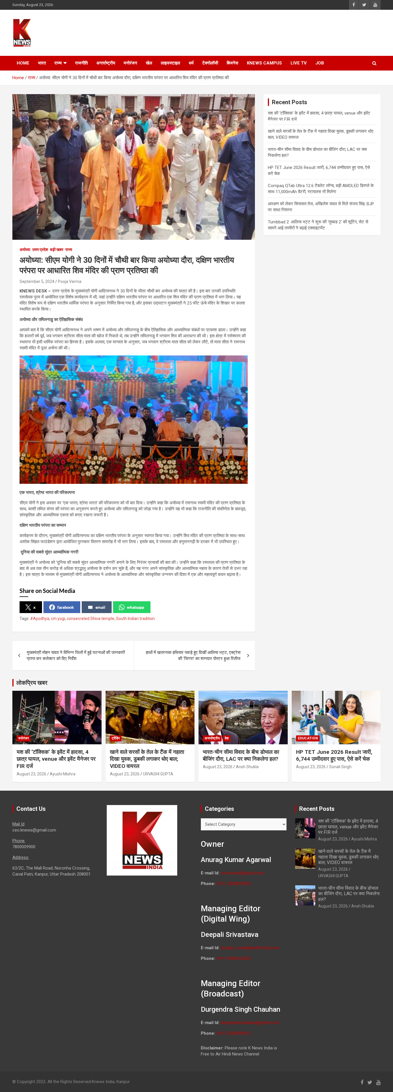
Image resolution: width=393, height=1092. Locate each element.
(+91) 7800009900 (233, 883)
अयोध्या (25, 249)
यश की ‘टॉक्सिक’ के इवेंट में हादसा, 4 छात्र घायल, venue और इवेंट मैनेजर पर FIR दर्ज (56, 759)
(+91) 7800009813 (233, 1033)
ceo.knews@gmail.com (242, 873)
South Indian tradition (135, 618)
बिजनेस (232, 63)
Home (23, 63)
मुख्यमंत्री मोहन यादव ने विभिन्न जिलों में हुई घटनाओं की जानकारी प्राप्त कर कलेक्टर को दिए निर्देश (76, 655)
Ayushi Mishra (62, 774)
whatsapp (135, 607)
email (100, 607)
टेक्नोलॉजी (210, 63)
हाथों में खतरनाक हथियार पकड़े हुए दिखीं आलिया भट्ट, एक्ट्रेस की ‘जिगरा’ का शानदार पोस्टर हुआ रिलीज (193, 655)
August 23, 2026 (31, 774)
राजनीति (81, 63)
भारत (42, 63)
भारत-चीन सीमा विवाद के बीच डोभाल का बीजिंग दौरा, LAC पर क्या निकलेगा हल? (241, 755)
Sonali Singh (340, 766)
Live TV (299, 63)
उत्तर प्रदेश (40, 249)
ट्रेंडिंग (116, 738)
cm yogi (58, 618)
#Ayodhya (39, 618)
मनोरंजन (130, 63)
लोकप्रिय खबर (31, 682)
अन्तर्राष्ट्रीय (105, 63)
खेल (149, 63)
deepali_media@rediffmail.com (250, 947)
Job (319, 63)
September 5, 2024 (37, 281)
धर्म (191, 63)
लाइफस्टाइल (170, 63)
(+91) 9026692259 (233, 958)
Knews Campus (264, 63)
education (308, 738)
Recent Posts (317, 808)
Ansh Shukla (247, 766)
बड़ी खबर (56, 249)
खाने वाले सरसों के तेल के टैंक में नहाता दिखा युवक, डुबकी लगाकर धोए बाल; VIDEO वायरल (147, 759)
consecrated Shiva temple (90, 618)
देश (227, 738)
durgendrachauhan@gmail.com (250, 1022)
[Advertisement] (271, 32)
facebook (65, 607)
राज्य (58, 63)
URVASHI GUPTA (158, 774)
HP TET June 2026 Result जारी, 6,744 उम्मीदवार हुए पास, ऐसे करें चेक (334, 755)
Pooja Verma (69, 281)
